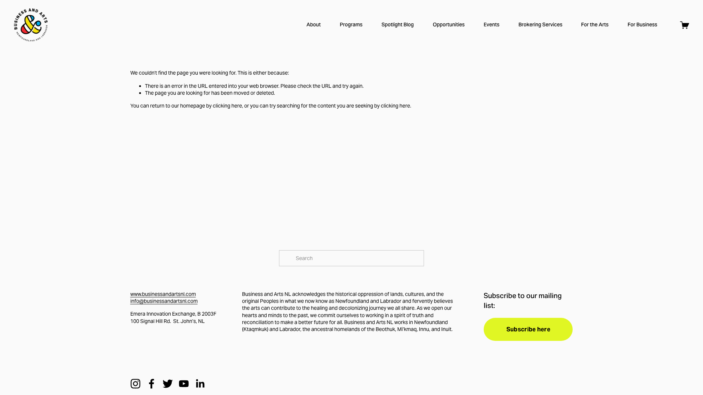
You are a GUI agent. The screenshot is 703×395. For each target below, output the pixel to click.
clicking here (227, 105)
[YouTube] (184, 384)
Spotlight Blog (398, 24)
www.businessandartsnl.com (163, 294)
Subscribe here (528, 329)
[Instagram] (135, 384)
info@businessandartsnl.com (164, 301)
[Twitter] (168, 384)
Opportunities (449, 24)
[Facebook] (151, 384)
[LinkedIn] (200, 384)
